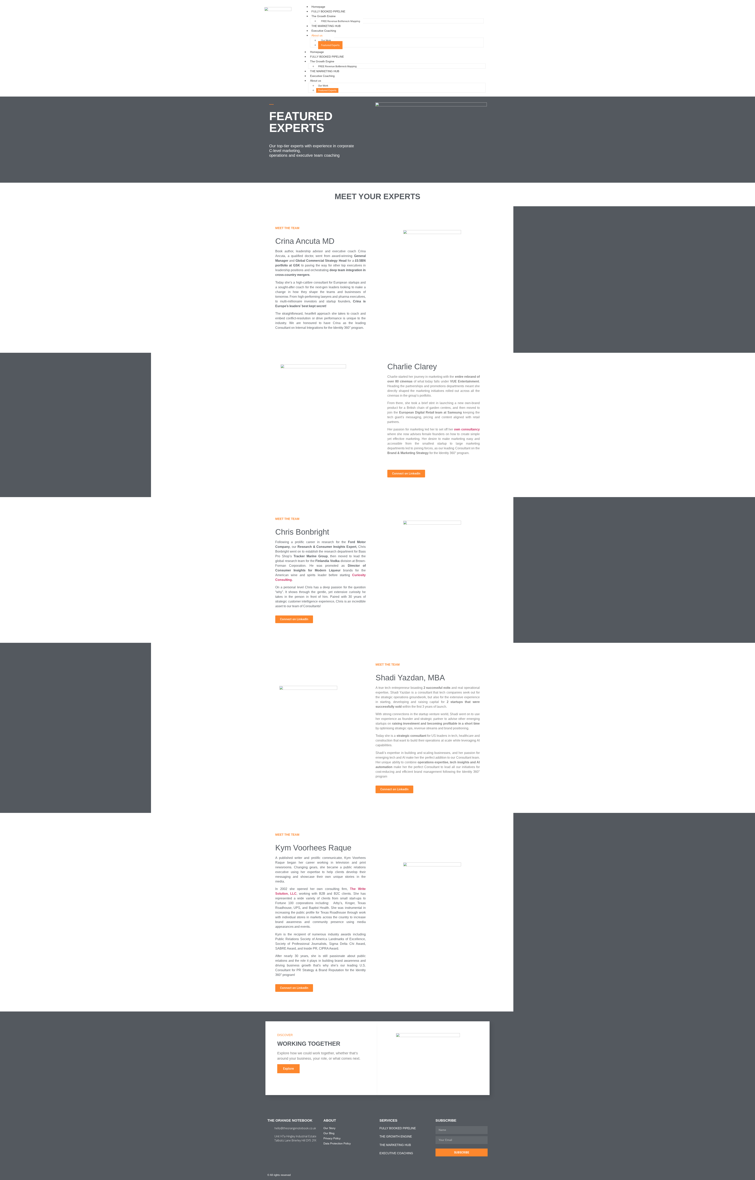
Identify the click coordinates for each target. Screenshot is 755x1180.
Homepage (318, 6)
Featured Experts (330, 45)
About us (316, 35)
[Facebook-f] (470, 1175)
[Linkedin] (486, 1175)
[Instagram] (478, 1175)
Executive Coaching (323, 30)
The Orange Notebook (289, 1120)
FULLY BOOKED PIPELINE (328, 11)
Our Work (326, 40)
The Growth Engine (323, 16)
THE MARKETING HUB (326, 26)
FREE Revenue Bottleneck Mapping (340, 21)
